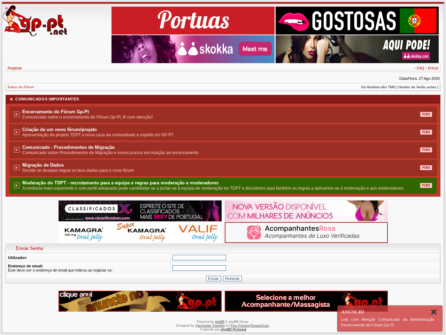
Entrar (433, 68)
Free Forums (240, 325)
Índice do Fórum (21, 87)
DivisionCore (260, 325)
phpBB (219, 321)
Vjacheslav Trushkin (210, 325)
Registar (15, 68)
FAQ (420, 68)
